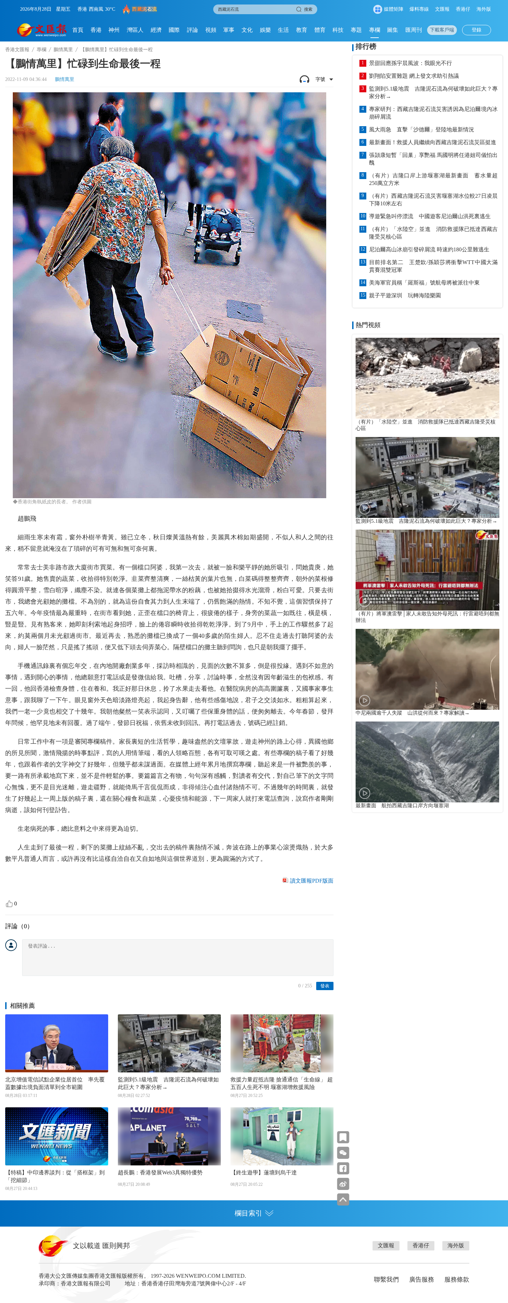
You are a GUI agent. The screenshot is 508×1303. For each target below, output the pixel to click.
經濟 (156, 30)
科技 (338, 30)
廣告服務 (421, 1279)
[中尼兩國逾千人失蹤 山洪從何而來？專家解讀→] (427, 669)
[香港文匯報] (42, 30)
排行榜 (366, 46)
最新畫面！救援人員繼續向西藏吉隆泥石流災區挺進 (432, 142)
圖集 (392, 30)
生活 (283, 30)
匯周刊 (413, 30)
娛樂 (265, 30)
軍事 (228, 30)
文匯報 (442, 9)
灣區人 (135, 30)
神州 (114, 30)
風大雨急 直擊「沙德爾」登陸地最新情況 (421, 129)
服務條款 (456, 1279)
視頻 (210, 30)
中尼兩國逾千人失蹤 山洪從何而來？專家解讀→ (413, 713)
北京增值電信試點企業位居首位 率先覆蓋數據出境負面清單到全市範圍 (55, 1083)
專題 (356, 30)
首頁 (77, 30)
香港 (96, 30)
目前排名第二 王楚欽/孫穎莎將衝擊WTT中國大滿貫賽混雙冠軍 (433, 266)
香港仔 (463, 9)
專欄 (374, 30)
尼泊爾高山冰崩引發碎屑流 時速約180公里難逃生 (429, 249)
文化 (247, 30)
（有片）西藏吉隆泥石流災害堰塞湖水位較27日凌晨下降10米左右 (433, 199)
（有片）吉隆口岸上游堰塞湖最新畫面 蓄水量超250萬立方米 (433, 179)
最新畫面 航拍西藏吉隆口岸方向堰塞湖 (402, 805)
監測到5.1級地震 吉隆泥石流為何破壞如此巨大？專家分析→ (168, 1083)
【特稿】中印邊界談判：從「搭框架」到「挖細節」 (55, 1176)
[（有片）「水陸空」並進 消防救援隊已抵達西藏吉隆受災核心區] (427, 378)
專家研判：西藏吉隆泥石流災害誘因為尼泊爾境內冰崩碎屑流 (433, 113)
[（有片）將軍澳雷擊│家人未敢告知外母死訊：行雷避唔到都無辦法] (427, 570)
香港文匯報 (17, 49)
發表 (324, 985)
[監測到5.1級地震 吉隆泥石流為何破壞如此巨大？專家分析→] (427, 477)
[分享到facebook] (343, 1168)
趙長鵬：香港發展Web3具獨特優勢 (160, 1172)
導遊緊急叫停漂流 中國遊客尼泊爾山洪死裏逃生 (430, 216)
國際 (174, 30)
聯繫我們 (386, 1279)
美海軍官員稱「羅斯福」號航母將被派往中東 (424, 283)
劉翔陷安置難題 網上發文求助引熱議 (414, 76)
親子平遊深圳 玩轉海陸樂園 (405, 295)
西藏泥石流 (144, 9)
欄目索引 (248, 1213)
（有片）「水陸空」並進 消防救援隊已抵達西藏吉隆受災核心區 (433, 233)
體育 (320, 30)
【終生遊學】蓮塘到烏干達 (264, 1172)
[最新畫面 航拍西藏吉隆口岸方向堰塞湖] (427, 762)
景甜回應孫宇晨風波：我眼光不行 (410, 63)
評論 (192, 30)
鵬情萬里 (63, 49)
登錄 (476, 29)
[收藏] (343, 1137)
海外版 (484, 9)
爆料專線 (419, 9)
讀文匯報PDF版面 (311, 881)
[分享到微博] (343, 1184)
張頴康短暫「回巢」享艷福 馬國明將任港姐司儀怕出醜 (433, 159)
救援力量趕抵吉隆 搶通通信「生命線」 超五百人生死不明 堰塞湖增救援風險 (282, 1083)
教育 (301, 30)
